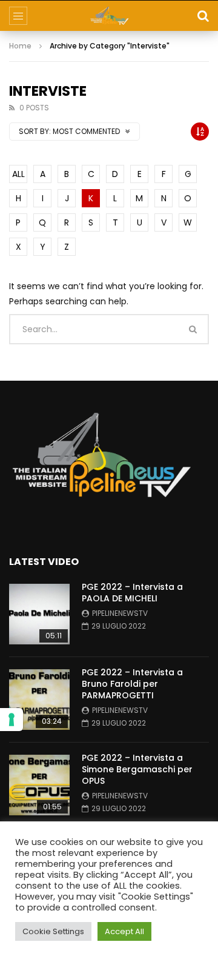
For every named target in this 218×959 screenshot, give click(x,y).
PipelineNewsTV (120, 613)
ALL (18, 174)
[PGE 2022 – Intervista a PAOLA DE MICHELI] (39, 614)
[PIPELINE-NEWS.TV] (109, 16)
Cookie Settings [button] (53, 931)
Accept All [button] (124, 931)
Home (20, 46)
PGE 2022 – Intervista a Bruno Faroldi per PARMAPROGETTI (132, 683)
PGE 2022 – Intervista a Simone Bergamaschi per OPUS (137, 769)
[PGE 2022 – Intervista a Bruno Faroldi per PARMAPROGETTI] (39, 699)
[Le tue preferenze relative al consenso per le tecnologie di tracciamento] (11, 719)
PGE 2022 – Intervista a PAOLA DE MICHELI (132, 592)
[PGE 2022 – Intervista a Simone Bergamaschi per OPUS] (39, 785)
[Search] (203, 16)
